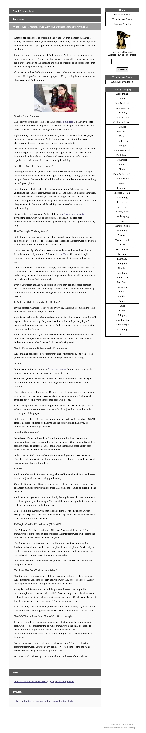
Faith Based (122, 155)
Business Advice (122, 108)
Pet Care (122, 254)
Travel (122, 334)
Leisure (122, 221)
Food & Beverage (122, 174)
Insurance (122, 188)
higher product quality (73, 214)
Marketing (122, 230)
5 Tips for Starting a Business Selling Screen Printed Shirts (43, 701)
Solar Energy (122, 324)
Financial (122, 159)
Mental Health (122, 240)
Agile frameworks (57, 369)
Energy (122, 145)
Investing (122, 207)
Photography (122, 263)
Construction (122, 117)
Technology (122, 197)
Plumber (122, 268)
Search (122, 310)
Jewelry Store (122, 211)
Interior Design (122, 192)
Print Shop (122, 273)
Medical (122, 235)
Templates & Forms (122, 19)
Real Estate (122, 282)
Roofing (122, 296)
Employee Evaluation (122, 81)
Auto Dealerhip (122, 103)
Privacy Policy (129, 727)
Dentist (122, 126)
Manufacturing (122, 225)
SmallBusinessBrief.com (113, 727)
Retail (122, 291)
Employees (18, 19)
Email (122, 136)
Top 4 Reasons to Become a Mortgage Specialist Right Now (44, 681)
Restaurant (122, 287)
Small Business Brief (23, 11)
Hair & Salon (122, 178)
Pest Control (122, 249)
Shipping (122, 315)
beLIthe (64, 254)
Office (122, 244)
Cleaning (122, 112)
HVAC (122, 183)
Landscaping (122, 216)
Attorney (122, 98)
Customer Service (122, 122)
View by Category (122, 89)
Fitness (122, 164)
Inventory (122, 202)
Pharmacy (122, 258)
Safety (122, 301)
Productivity (122, 277)
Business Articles (122, 24)
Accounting (122, 93)
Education (122, 131)
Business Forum (122, 14)
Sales (122, 305)
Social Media (122, 320)
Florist (122, 169)
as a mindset (66, 121)
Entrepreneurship (122, 150)
